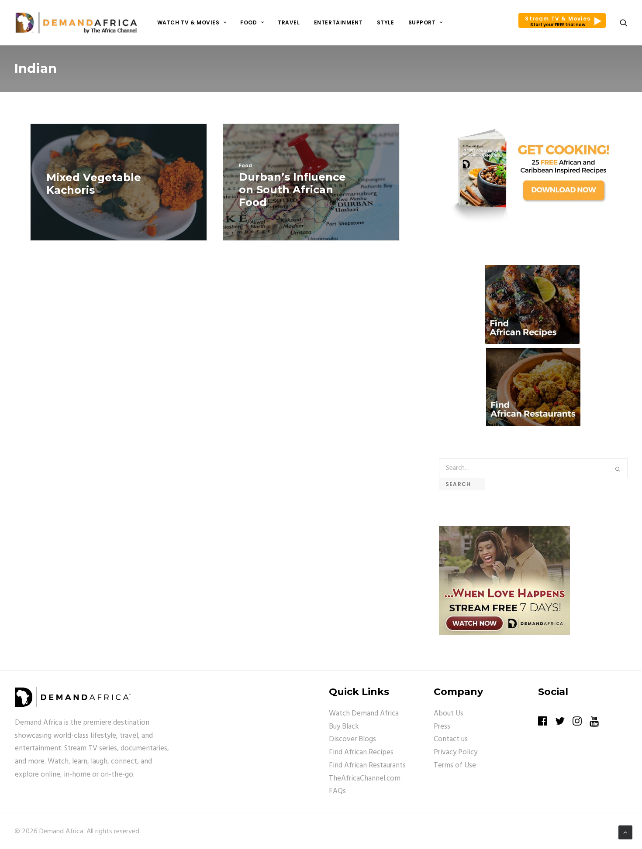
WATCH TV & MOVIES (188, 22)
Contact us (451, 739)
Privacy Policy (455, 752)
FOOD (248, 22)
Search (461, 484)
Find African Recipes (361, 752)
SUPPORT (422, 22)
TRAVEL (289, 22)
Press (442, 727)
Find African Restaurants (367, 765)
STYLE (385, 22)
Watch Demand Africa (364, 713)
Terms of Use (455, 765)
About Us (448, 713)
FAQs (337, 791)
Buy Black (344, 727)
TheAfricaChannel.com (364, 778)
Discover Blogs (352, 739)
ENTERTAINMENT (338, 22)
